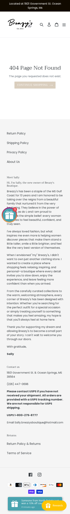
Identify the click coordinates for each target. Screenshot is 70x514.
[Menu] (64, 24)
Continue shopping (32, 85)
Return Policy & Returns (24, 444)
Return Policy (16, 133)
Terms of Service (19, 453)
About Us (13, 162)
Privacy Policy (17, 152)
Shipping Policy (18, 143)
